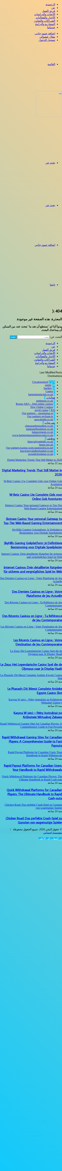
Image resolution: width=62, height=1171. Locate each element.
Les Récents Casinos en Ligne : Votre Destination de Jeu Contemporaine (38, 642)
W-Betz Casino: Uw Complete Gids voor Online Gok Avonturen (35, 496)
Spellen (48, 388)
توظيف (51, 438)
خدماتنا (51, 27)
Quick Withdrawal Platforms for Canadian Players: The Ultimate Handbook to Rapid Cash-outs (34, 794)
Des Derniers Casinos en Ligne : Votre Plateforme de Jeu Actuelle (37, 593)
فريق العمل (48, 11)
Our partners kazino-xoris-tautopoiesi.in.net (29, 447)
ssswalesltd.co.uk (43, 419)
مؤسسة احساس (52, 832)
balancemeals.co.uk (42, 432)
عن (53, 7)
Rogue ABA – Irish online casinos (34, 403)
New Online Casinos (41, 407)
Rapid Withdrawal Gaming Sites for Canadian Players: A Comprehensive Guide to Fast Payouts (32, 741)
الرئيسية (50, 4)
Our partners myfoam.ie (40, 416)
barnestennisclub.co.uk (40, 394)
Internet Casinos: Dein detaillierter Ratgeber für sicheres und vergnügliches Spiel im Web (33, 569)
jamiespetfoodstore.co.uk (39, 428)
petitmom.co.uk (44, 400)
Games (49, 391)
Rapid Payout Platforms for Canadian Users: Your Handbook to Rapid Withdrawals (33, 767)
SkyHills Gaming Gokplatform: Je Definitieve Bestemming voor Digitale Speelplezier (33, 545)
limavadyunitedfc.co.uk (40, 441)
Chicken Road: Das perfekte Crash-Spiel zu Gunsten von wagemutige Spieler (34, 820)
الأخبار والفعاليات (45, 17)
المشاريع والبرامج (45, 24)
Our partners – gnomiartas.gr (37, 413)
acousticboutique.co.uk (40, 454)
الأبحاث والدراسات (44, 14)
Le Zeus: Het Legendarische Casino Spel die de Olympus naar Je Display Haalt (31, 666)
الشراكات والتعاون (44, 20)
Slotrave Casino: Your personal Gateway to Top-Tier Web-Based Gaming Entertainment (32, 521)
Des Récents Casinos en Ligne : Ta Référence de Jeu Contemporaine (32, 618)
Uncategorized (40, 381)
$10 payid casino (45, 410)
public (48, 385)
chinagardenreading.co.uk (39, 425)
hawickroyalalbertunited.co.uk (36, 450)
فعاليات (50, 397)
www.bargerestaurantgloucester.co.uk (32, 435)
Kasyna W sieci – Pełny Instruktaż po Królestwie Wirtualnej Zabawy (38, 715)
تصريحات (50, 422)
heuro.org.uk (46, 444)
